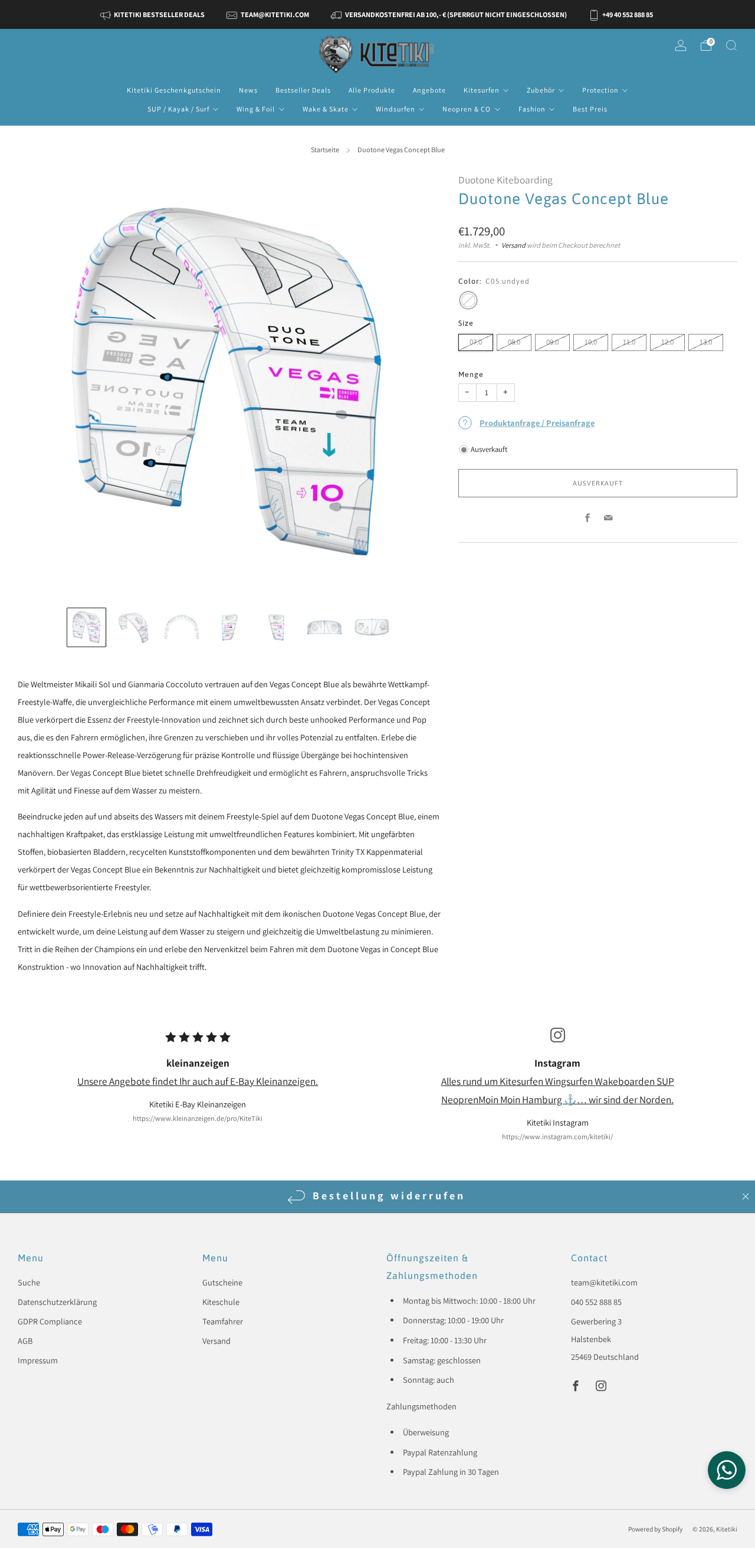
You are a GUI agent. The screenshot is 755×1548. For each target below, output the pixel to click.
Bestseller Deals (303, 90)
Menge (471, 374)
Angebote (429, 90)
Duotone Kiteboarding (505, 179)
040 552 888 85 (596, 1301)
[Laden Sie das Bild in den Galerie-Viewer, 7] (371, 627)
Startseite (325, 150)
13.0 (706, 342)
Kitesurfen (482, 90)
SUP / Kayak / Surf (178, 108)
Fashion (532, 108)
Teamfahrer (222, 1321)
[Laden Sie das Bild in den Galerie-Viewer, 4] (228, 627)
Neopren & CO (466, 108)
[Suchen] (731, 45)
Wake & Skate (326, 108)
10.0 (591, 342)
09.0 (552, 342)
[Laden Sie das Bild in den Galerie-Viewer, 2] (133, 627)
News (248, 90)
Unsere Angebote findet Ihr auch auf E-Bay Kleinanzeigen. (197, 1081)
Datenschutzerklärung (57, 1301)
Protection (600, 90)
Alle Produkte (372, 90)
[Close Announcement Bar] (745, 1196)
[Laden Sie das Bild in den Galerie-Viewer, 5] (276, 627)
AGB (25, 1340)
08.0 (514, 342)
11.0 (629, 342)
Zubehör (541, 90)
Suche (29, 1282)
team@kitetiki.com (604, 1282)
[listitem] (153, 14)
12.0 (667, 342)
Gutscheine (222, 1282)
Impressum (38, 1360)
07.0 (476, 342)
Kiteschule (220, 1301)
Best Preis (590, 108)
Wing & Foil (256, 108)
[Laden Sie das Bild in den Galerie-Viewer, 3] (181, 627)
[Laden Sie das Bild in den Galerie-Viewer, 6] (324, 627)
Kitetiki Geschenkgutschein (174, 90)
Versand (513, 245)
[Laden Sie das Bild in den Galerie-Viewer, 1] (86, 627)
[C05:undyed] (468, 300)
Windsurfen (395, 108)
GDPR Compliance (50, 1321)
